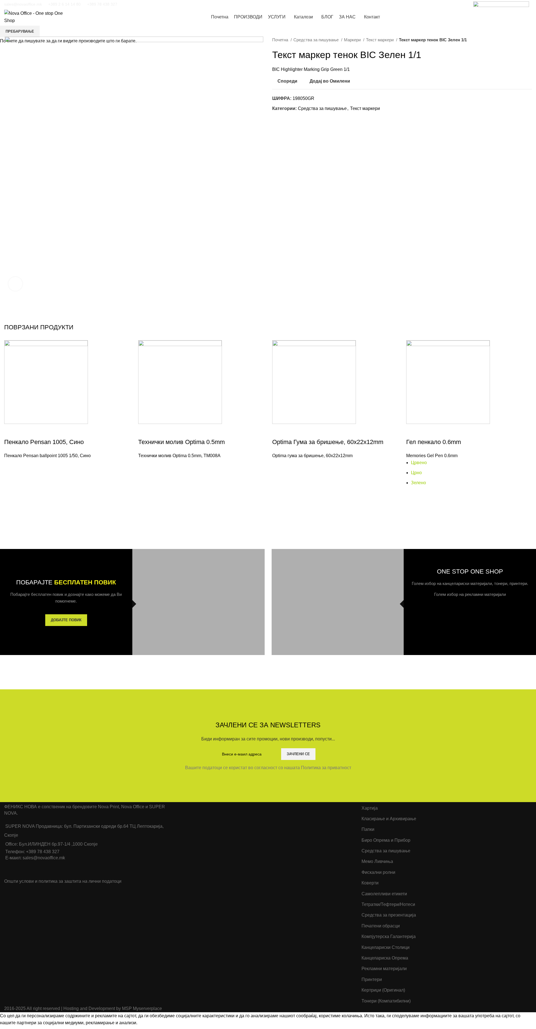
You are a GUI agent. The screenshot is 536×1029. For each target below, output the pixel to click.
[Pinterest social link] (146, 4)
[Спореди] (11, 431)
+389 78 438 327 (102, 4)
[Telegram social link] (161, 4)
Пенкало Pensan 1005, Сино (44, 441)
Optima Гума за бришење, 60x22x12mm (327, 441)
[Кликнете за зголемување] (15, 284)
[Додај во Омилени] (11, 466)
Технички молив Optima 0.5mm (181, 441)
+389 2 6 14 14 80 (64, 4)
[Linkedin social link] (153, 4)
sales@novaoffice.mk (23, 4)
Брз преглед (11, 487)
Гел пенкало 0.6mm (433, 441)
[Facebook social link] (132, 4)
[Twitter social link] (139, 4)
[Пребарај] (518, 17)
